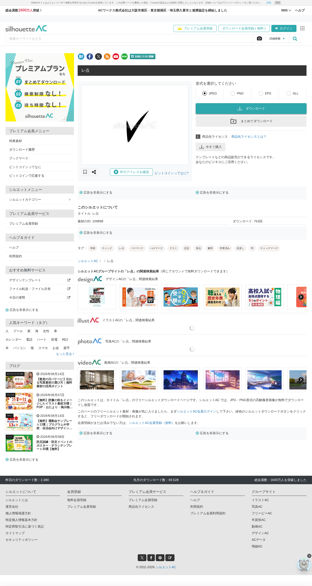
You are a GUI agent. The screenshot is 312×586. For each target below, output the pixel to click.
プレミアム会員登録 (198, 28)
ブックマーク (18, 158)
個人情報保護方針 (18, 513)
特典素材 (15, 141)
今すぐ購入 (214, 147)
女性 (46, 331)
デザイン (9, 415)
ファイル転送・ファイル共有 (30, 289)
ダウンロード (255, 108)
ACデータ (259, 539)
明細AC (257, 546)
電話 (29, 339)
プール (18, 331)
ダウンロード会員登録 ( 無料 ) (244, 28)
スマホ (43, 348)
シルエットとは (16, 500)
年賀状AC (259, 520)
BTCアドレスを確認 (134, 172)
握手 (66, 348)
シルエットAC (88, 261)
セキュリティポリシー (21, 539)
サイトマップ (15, 533)
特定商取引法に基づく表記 (24, 526)
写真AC (257, 506)
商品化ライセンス (141, 506)
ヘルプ (14, 247)
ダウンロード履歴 (22, 149)
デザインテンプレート (25, 280)
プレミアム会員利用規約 (207, 513)
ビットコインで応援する (26, 175)
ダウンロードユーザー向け (15, 374)
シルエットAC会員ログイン (196, 411)
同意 (277, 2)
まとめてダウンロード (257, 121)
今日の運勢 (17, 297)
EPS (268, 93)
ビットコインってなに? (171, 173)
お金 (56, 348)
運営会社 (11, 506)
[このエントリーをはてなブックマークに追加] (81, 56)
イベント (9, 436)
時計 (65, 339)
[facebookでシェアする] (89, 56)
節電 (54, 339)
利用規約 (15, 256)
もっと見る (64, 354)
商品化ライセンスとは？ (249, 136)
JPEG (213, 93)
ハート (42, 339)
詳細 (269, 2)
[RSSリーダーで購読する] (107, 56)
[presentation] (83, 297)
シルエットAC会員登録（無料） (152, 423)
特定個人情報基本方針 (21, 520)
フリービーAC (262, 513)
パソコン (19, 348)
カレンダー (13, 339)
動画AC (257, 526)
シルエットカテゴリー (25, 199)
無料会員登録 (76, 500)
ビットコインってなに (25, 167)
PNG (240, 93)
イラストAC (10, 395)
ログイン (286, 28)
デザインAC (260, 533)
